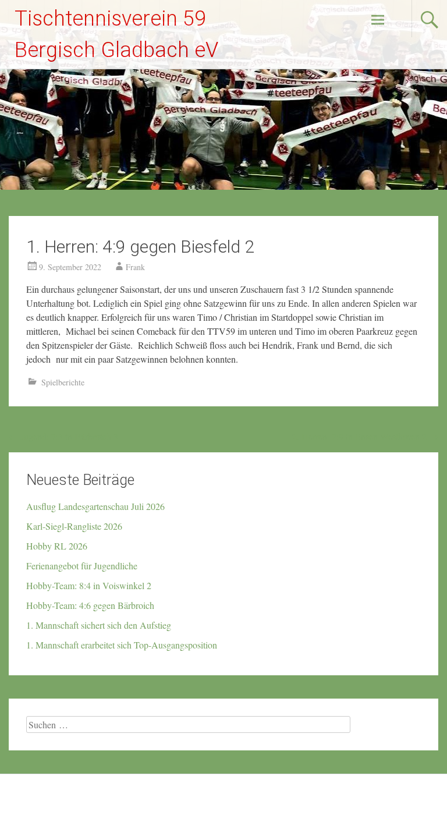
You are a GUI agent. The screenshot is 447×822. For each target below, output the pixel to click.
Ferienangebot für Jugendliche (81, 565)
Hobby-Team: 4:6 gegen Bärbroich (90, 605)
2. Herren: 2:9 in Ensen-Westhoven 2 (365, 436)
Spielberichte (62, 382)
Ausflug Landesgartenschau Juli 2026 (95, 506)
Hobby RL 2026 (56, 546)
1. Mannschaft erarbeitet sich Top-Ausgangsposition (121, 645)
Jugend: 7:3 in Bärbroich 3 (63, 436)
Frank (135, 266)
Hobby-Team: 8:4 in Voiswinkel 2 (88, 585)
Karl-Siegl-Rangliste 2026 (74, 526)
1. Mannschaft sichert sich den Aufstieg (98, 625)
